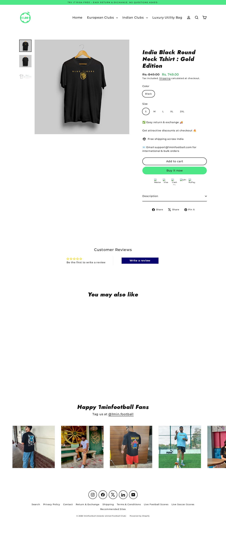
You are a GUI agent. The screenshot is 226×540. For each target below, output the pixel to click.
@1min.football (121, 414)
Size (145, 103)
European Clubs (101, 17)
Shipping (164, 78)
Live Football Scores (156, 504)
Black (148, 93)
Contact (68, 504)
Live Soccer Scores (183, 504)
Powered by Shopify (139, 516)
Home (77, 17)
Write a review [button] (140, 260)
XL (171, 111)
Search (36, 504)
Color (145, 86)
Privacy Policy (51, 504)
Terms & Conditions (129, 504)
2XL (182, 111)
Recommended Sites (113, 509)
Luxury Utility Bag (167, 17)
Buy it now (175, 170)
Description (150, 196)
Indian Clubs (133, 17)
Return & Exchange (87, 504)
